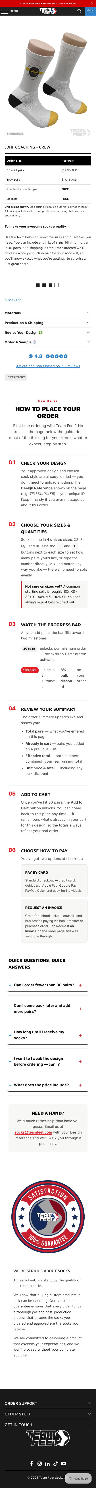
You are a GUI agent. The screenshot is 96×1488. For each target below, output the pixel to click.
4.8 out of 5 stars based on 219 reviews (48, 366)
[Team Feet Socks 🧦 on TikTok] (55, 1464)
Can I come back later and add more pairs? (42, 1008)
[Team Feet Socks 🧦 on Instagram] (39, 1464)
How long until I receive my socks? (39, 1035)
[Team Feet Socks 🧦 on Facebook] (32, 1464)
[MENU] (2, 11)
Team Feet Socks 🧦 (53, 1477)
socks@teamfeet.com (33, 1132)
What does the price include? (41, 1085)
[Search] (79, 11)
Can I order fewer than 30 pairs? (44, 985)
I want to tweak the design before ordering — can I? (38, 1061)
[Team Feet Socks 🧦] (48, 11)
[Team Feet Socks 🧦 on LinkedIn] (47, 1464)
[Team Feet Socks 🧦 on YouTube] (64, 1464)
